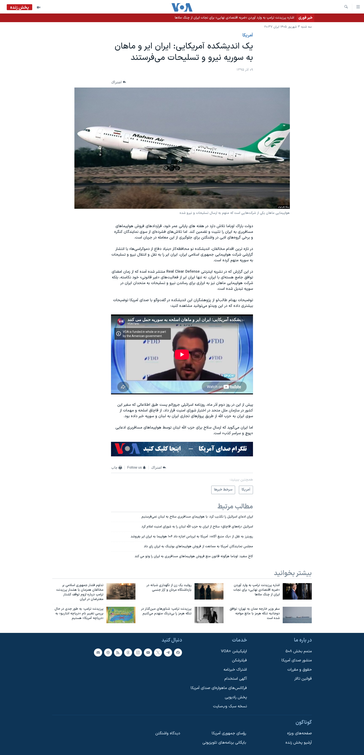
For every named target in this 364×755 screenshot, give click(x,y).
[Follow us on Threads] (128, 652)
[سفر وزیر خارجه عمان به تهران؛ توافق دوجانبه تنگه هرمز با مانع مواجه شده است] (297, 615)
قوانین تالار (303, 679)
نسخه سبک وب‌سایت (230, 706)
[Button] (118, 82)
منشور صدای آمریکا (296, 660)
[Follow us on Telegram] (168, 652)
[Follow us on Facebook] (178, 652)
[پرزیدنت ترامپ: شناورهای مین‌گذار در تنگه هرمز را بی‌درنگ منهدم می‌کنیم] (208, 615)
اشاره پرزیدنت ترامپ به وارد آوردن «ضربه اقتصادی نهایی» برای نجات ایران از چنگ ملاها (234, 17)
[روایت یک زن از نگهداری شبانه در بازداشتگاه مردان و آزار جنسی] (208, 591)
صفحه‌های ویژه (299, 733)
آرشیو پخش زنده (298, 743)
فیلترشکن (239, 660)
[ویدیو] (38, 7)
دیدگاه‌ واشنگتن (167, 733)
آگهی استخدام (235, 679)
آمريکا (247, 35)
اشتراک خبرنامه (235, 670)
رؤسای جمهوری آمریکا (229, 733)
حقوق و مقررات (299, 670)
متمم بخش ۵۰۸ (298, 651)
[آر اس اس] (118, 652)
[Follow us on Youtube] (148, 652)
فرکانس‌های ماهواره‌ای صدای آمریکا (219, 688)
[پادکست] (108, 652)
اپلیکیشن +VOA (234, 651)
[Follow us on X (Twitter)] (158, 652)
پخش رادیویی (236, 697)
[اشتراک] (98, 652)
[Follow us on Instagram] (138, 652)
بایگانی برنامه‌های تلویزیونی (224, 743)
